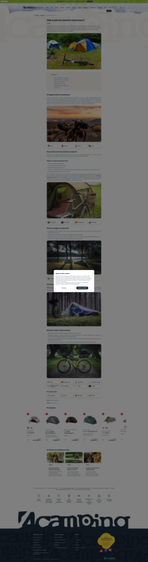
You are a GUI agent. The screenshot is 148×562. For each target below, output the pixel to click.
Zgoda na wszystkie (82, 288)
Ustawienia (64, 288)
